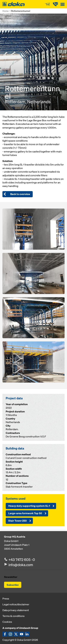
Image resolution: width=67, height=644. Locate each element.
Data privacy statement (15, 610)
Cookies (7, 622)
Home (5, 10)
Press (5, 598)
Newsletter (10, 577)
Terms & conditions (13, 616)
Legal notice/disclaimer (15, 604)
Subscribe (13, 585)
